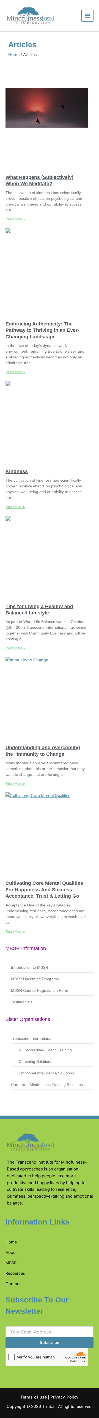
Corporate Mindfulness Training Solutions (47, 1084)
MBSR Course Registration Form (39, 990)
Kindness (17, 471)
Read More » (15, 219)
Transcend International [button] (31, 1038)
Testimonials (21, 1002)
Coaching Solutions (35, 1061)
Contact (13, 1283)
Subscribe (49, 1342)
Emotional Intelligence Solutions (46, 1073)
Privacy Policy (64, 1397)
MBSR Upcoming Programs (35, 979)
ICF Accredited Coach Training (45, 1050)
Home (14, 54)
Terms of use (33, 1397)
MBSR (11, 1262)
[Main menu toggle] (87, 16)
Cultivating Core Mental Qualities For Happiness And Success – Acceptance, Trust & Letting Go (44, 889)
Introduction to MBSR (29, 967)
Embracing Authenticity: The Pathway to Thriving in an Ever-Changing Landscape (42, 330)
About (11, 1252)
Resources (15, 1273)
